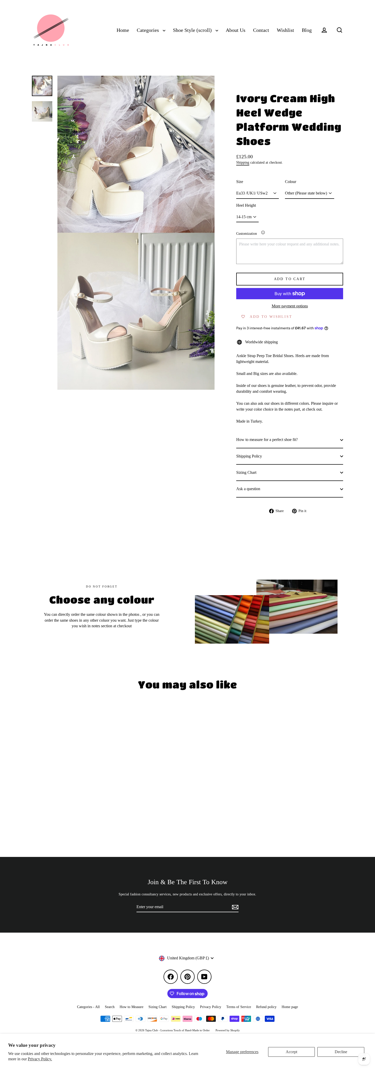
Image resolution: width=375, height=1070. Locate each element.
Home (123, 30)
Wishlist (285, 30)
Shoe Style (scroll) (193, 30)
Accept (291, 1052)
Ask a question (248, 489)
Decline (341, 1052)
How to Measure (131, 1007)
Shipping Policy (249, 456)
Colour (290, 181)
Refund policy (266, 1007)
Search (110, 1007)
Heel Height (246, 205)
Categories (148, 30)
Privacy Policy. (40, 1059)
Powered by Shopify (228, 1030)
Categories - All (88, 1007)
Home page (290, 1007)
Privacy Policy (210, 1007)
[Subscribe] (234, 907)
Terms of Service (238, 1007)
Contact (261, 30)
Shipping (242, 162)
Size (239, 181)
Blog (307, 30)
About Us (235, 30)
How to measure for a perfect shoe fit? (267, 439)
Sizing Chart (246, 472)
